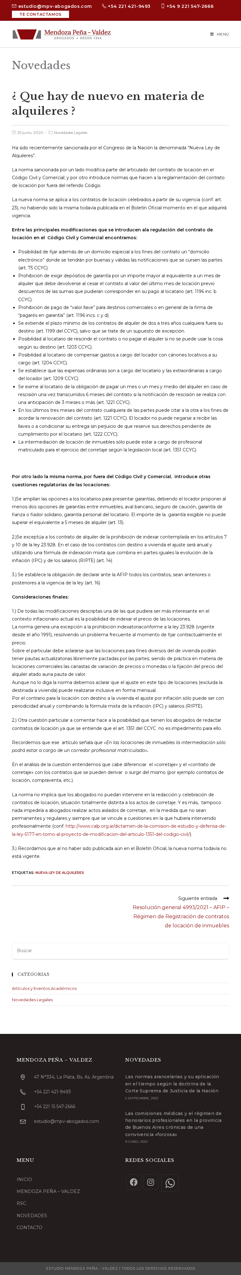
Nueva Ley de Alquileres (59, 872)
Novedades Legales (70, 132)
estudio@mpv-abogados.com (54, 6)
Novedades (32, 1215)
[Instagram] (150, 1181)
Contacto (29, 1227)
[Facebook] (133, 1181)
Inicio (24, 1179)
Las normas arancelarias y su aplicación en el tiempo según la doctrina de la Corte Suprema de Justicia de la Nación (172, 1084)
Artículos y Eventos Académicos (44, 988)
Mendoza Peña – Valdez (48, 1191)
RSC (21, 1203)
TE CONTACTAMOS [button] (40, 14)
